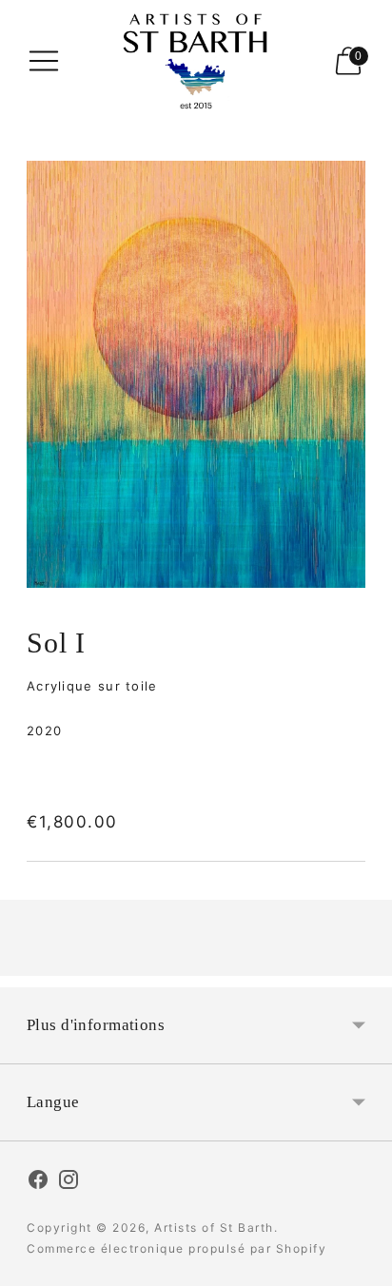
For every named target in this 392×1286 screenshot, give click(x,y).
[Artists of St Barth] (196, 61)
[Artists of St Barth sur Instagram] (68, 1182)
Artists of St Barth (214, 1227)
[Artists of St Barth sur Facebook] (38, 1182)
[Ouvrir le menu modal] (43, 61)
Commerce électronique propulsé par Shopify (176, 1248)
